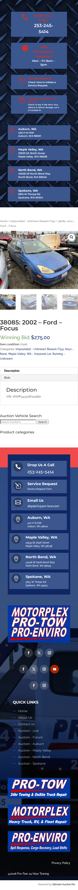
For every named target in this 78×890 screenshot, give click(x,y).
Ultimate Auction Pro (63, 884)
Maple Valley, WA (30, 149)
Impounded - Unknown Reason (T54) (32, 221)
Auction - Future (30, 737)
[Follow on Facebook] (28, 652)
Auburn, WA (27, 129)
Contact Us (26, 724)
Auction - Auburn (31, 744)
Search (42, 421)
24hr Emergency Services (43, 51)
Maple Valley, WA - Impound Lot (29, 353)
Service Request (40, 78)
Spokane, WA (28, 190)
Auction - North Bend (34, 757)
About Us (25, 717)
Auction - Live (28, 731)
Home (4, 221)
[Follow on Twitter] (39, 652)
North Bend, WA (30, 170)
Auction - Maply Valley (34, 750)
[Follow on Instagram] (49, 652)
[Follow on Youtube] (54, 669)
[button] (71, 237)
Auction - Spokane (32, 763)
